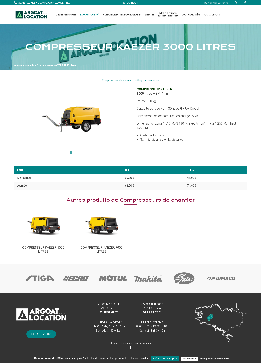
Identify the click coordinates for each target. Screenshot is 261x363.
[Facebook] (245, 2)
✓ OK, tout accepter (164, 358)
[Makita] (148, 284)
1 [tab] (71, 153)
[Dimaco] (221, 284)
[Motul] (113, 284)
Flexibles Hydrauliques (122, 14)
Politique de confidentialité (214, 358)
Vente (149, 14)
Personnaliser (190, 358)
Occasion (212, 14)
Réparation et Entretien (168, 14)
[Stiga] (40, 284)
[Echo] (76, 284)
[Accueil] (31, 14)
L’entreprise (66, 14)
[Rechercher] (236, 2)
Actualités (191, 14)
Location (87, 14)
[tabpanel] (71, 117)
